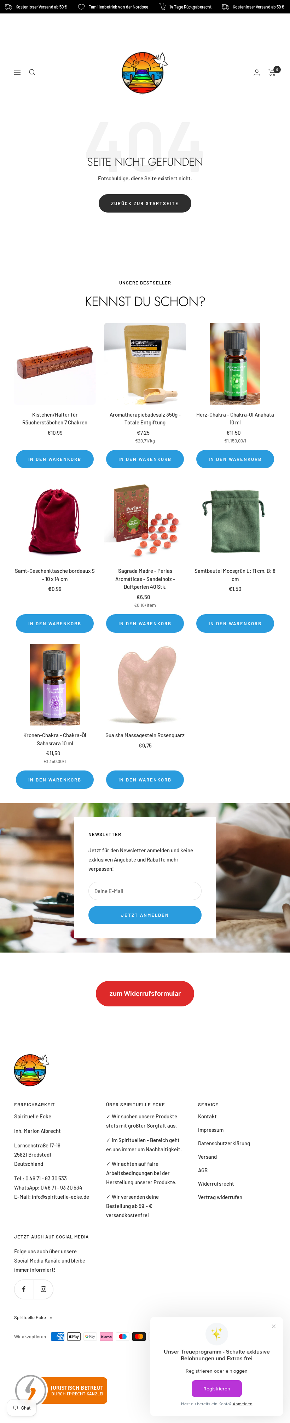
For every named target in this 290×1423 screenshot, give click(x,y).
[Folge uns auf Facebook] (24, 1289)
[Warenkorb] (272, 72)
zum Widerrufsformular (145, 993)
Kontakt (207, 1116)
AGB (203, 1170)
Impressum (211, 1129)
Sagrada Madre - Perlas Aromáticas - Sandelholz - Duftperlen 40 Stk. (145, 578)
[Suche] (32, 72)
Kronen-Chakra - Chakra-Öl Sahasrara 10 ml (54, 739)
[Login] (257, 72)
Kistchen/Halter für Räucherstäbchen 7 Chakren (54, 418)
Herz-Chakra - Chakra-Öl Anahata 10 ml (235, 418)
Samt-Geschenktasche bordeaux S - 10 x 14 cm (55, 574)
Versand (207, 1156)
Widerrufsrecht (216, 1183)
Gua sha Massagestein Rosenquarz (145, 735)
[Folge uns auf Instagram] (43, 1289)
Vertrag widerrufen (220, 1197)
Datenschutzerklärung (224, 1143)
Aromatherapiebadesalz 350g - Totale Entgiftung (145, 418)
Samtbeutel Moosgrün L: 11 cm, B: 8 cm (235, 574)
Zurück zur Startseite (145, 203)
